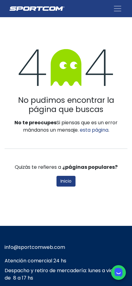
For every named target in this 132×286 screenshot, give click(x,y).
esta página (94, 129)
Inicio (66, 181)
